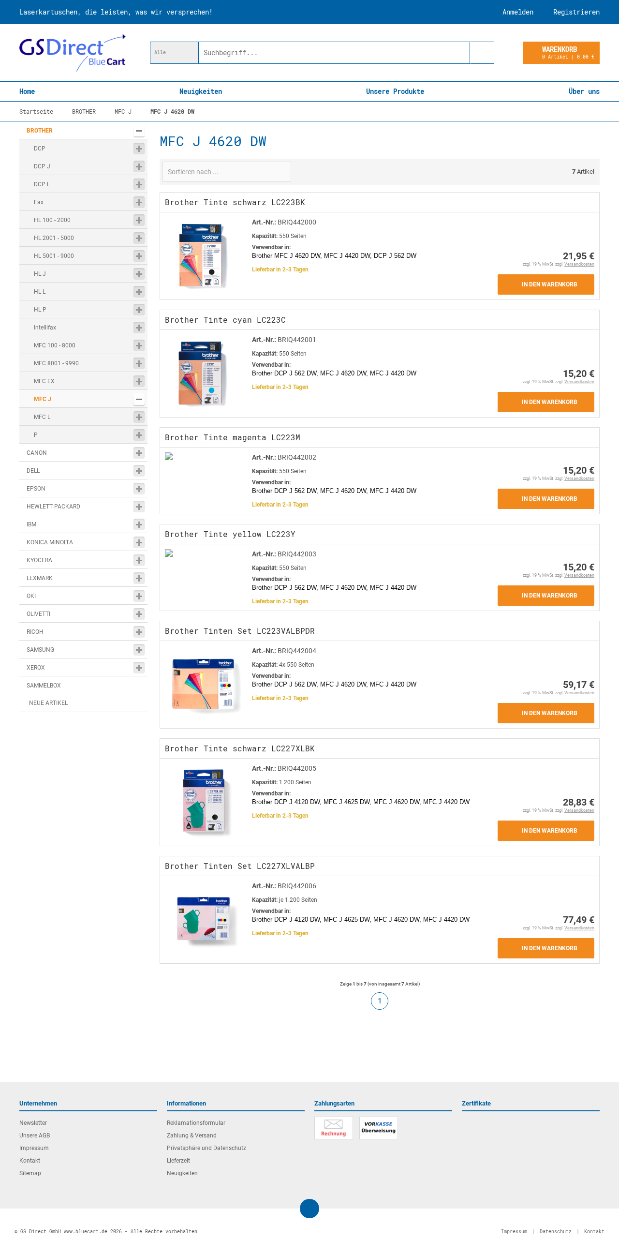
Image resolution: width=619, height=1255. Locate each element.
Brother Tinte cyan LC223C (225, 319)
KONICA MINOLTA (50, 542)
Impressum (34, 1148)
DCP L (42, 184)
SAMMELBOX (44, 685)
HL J (40, 273)
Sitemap (30, 1173)
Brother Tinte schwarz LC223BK (235, 202)
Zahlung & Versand (192, 1135)
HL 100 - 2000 (52, 220)
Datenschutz (556, 1231)
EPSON (36, 488)
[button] (174, 53)
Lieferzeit (178, 1160)
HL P (40, 309)
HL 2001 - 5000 (54, 238)
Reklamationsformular (196, 1123)
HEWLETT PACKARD (53, 506)
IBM (31, 524)
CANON (37, 452)
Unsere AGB (34, 1135)
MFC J (42, 399)
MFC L (42, 417)
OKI (31, 596)
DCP (39, 148)
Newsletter (33, 1123)
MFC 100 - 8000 (54, 345)
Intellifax (45, 327)
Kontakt (29, 1160)
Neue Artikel (48, 703)
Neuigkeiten (200, 91)
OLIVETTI (38, 614)
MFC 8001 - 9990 (56, 363)
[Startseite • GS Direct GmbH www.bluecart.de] (72, 53)
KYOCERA (39, 560)
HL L (39, 291)
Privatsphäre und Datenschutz (206, 1148)
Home (27, 91)
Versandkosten (579, 264)
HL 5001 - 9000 (54, 256)
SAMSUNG (40, 649)
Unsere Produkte (395, 91)
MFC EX (44, 381)
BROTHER (40, 130)
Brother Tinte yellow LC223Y (230, 534)
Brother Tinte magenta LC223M (232, 437)
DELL (33, 470)
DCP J (42, 166)
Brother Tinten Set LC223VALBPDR (240, 631)
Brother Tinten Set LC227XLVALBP (240, 866)
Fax (39, 202)
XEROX (36, 667)
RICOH (35, 631)
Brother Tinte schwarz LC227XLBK (240, 748)
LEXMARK (40, 578)
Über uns (584, 91)
